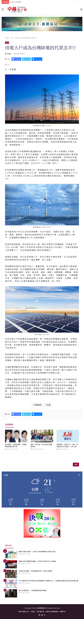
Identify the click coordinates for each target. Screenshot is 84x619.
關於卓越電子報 (24, 611)
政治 (12, 38)
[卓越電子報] (17, 9)
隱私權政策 (40, 611)
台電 (48, 405)
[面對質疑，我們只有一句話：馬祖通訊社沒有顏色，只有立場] (68, 436)
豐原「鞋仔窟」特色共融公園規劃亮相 (41, 445)
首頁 (8, 38)
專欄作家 (63, 611)
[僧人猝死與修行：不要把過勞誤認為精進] (11, 593)
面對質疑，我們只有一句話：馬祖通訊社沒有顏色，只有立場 (67, 445)
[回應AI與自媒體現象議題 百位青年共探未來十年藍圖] (11, 564)
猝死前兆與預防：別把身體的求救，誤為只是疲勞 (28, 2)
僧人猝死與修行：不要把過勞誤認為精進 (32, 590)
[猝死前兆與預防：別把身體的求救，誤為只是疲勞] (11, 574)
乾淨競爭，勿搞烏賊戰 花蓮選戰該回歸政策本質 (15, 445)
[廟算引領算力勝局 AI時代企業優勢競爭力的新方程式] (11, 554)
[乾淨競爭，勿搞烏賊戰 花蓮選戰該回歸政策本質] (16, 436)
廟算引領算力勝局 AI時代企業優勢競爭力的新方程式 (37, 551)
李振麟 (9, 54)
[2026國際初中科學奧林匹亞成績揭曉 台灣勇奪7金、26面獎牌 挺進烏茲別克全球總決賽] (11, 584)
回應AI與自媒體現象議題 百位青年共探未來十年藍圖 (37, 561)
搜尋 (75, 465)
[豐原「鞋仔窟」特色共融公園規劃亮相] (42, 436)
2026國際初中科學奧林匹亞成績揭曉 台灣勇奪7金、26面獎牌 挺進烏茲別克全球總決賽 (48, 581)
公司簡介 (33, 611)
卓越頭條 (37, 405)
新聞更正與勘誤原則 (52, 611)
